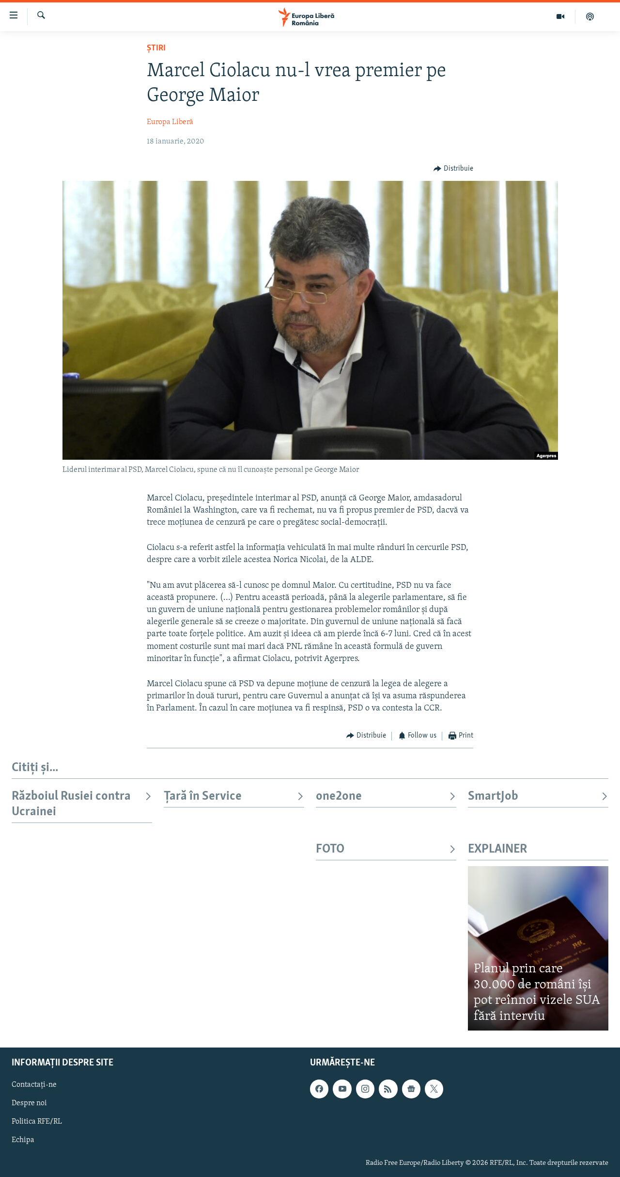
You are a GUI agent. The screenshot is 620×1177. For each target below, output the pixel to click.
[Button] (453, 168)
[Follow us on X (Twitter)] (434, 1089)
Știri (156, 48)
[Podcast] (589, 16)
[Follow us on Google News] (411, 1089)
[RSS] (388, 1089)
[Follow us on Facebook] (319, 1089)
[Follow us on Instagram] (365, 1089)
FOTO (330, 849)
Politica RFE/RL (37, 1122)
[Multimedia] (560, 16)
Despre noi (29, 1104)
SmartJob (493, 796)
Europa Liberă (170, 122)
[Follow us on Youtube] (342, 1089)
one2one (339, 796)
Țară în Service (203, 796)
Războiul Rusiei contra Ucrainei (71, 804)
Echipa (23, 1141)
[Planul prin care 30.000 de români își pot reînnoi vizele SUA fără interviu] (538, 948)
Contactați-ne (34, 1085)
